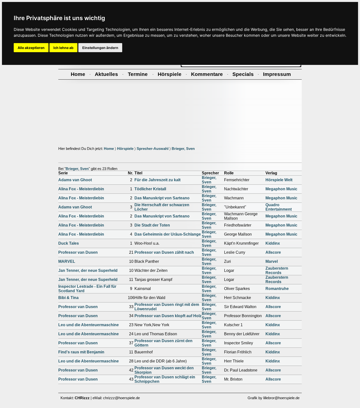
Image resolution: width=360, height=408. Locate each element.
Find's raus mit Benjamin (81, 352)
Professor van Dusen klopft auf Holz (168, 316)
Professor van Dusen (78, 252)
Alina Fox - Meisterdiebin (81, 189)
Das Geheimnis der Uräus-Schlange (167, 234)
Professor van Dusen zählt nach (164, 252)
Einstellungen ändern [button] (100, 48)
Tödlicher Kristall (150, 189)
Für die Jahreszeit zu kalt (157, 180)
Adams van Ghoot (75, 180)
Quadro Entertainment (278, 207)
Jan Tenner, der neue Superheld (88, 270)
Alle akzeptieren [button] (31, 48)
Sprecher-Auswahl (152, 149)
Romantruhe (277, 289)
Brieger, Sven (183, 149)
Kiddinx (272, 243)
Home (109, 149)
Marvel (271, 261)
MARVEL (66, 261)
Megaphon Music (281, 189)
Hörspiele (125, 149)
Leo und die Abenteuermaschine (88, 325)
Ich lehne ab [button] (63, 48)
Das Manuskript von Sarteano (162, 198)
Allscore (273, 252)
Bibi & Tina (68, 298)
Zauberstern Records (276, 270)
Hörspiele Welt (278, 180)
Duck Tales (68, 243)
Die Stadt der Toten (152, 225)
